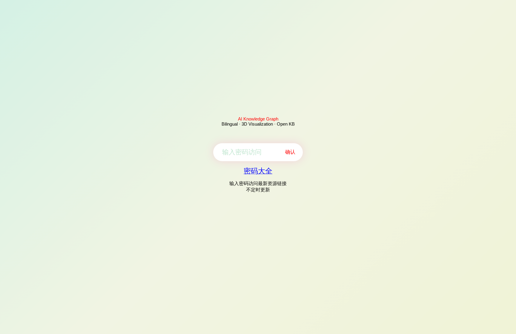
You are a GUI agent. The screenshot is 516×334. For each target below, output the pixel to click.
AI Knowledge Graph (258, 118)
